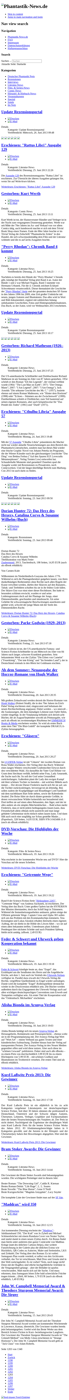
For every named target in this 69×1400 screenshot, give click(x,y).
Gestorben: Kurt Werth (20, 193)
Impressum (13, 42)
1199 (10, 1363)
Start (10, 1354)
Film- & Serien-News (19, 87)
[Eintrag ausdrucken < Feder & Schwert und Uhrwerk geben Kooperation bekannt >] (13, 950)
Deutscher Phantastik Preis (21, 76)
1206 (10, 1383)
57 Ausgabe (15, 442)
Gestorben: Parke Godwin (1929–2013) (33, 623)
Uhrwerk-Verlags (56, 975)
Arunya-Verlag (46, 1031)
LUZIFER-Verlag (14, 762)
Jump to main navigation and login (25, 17)
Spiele (11, 102)
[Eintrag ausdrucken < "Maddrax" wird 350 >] (13, 1211)
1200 (10, 1366)
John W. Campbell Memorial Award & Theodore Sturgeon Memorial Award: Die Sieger (33, 1290)
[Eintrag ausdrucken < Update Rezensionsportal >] (13, 118)
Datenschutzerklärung (19, 45)
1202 (10, 1371)
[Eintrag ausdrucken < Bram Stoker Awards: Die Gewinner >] (13, 1155)
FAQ (10, 39)
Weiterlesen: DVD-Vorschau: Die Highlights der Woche (29, 867)
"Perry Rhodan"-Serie (16, 291)
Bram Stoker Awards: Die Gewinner (31, 1149)
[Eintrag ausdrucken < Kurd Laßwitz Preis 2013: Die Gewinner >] (13, 1085)
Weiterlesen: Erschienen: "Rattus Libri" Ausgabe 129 (28, 186)
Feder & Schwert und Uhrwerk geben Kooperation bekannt (32, 941)
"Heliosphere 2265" (45, 900)
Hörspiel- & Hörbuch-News (22, 93)
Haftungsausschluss (18, 48)
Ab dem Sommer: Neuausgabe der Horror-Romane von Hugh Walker (30, 672)
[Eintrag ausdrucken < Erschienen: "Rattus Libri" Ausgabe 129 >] (13, 156)
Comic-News (14, 90)
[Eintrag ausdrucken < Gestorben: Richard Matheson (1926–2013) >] (13, 356)
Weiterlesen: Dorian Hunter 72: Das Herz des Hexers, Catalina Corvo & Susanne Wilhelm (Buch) (33, 614)
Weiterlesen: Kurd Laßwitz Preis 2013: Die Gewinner (28, 1142)
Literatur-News (15, 85)
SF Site (59, 1197)
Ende (10, 1391)
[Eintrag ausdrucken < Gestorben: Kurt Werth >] (13, 200)
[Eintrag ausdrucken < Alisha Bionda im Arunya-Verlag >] (13, 1011)
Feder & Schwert (10, 969)
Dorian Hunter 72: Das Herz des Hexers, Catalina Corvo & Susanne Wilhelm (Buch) (30, 515)
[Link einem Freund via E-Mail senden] (12, 121)
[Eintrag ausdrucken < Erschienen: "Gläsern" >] (13, 742)
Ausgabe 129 (12, 175)
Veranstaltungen (16, 96)
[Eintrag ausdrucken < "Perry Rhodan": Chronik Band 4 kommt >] (13, 257)
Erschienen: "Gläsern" (20, 736)
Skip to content (15, 14)
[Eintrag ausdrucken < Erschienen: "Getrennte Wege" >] (13, 881)
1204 (10, 1377)
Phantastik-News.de (18, 37)
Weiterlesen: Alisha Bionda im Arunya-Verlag (24, 1068)
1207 (10, 1386)
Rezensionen (14, 79)
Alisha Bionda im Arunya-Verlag (28, 1005)
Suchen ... (6, 61)
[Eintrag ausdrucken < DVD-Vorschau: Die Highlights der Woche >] (13, 840)
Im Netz (12, 105)
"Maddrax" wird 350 (18, 1204)
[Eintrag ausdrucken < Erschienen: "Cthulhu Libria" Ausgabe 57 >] (13, 422)
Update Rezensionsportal (21, 112)
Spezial (11, 99)
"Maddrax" (47, 1230)
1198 (10, 1360)
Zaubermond (7, 562)
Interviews (13, 82)
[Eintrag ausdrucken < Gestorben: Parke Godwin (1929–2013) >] (13, 629)
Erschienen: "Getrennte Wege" (27, 874)
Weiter (11, 1389)
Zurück (11, 1357)
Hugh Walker (8, 703)
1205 (10, 1380)
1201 (10, 1369)
